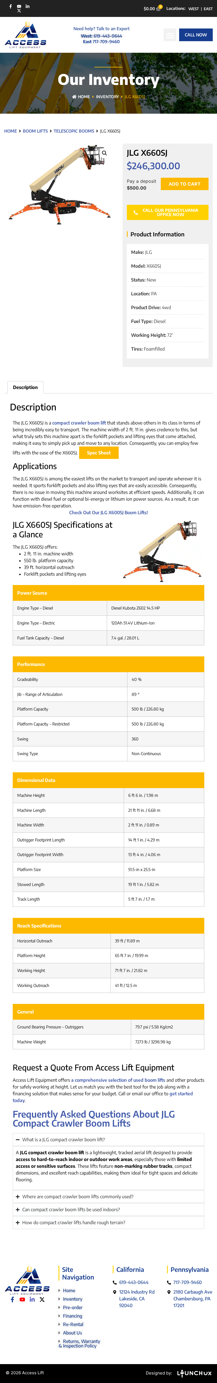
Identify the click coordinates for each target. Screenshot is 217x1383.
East (208, 8)
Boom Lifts (35, 130)
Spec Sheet (99, 453)
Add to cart (185, 184)
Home (84, 96)
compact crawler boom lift (79, 423)
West (193, 8)
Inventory (107, 96)
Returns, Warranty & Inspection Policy (79, 1343)
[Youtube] (19, 6)
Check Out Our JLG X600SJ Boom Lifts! (108, 512)
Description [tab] (25, 387)
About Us (72, 1333)
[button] (170, 34)
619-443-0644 (108, 35)
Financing (72, 1316)
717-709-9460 (106, 41)
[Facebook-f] (10, 6)
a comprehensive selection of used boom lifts (118, 1080)
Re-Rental (73, 1324)
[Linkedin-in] (27, 6)
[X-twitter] (19, 10)
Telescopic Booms (74, 130)
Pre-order (73, 1307)
